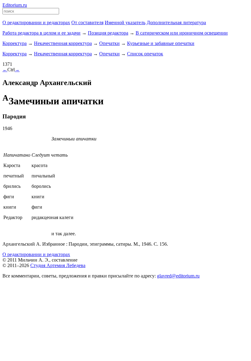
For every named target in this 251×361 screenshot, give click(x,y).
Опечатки (109, 43)
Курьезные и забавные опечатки (160, 43)
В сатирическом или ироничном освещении (182, 32)
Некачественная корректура (63, 43)
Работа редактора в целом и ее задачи (41, 32)
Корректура (14, 43)
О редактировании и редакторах (36, 254)
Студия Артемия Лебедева (57, 265)
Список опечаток (145, 53)
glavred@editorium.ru (178, 275)
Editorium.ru (14, 5)
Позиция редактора (108, 32)
